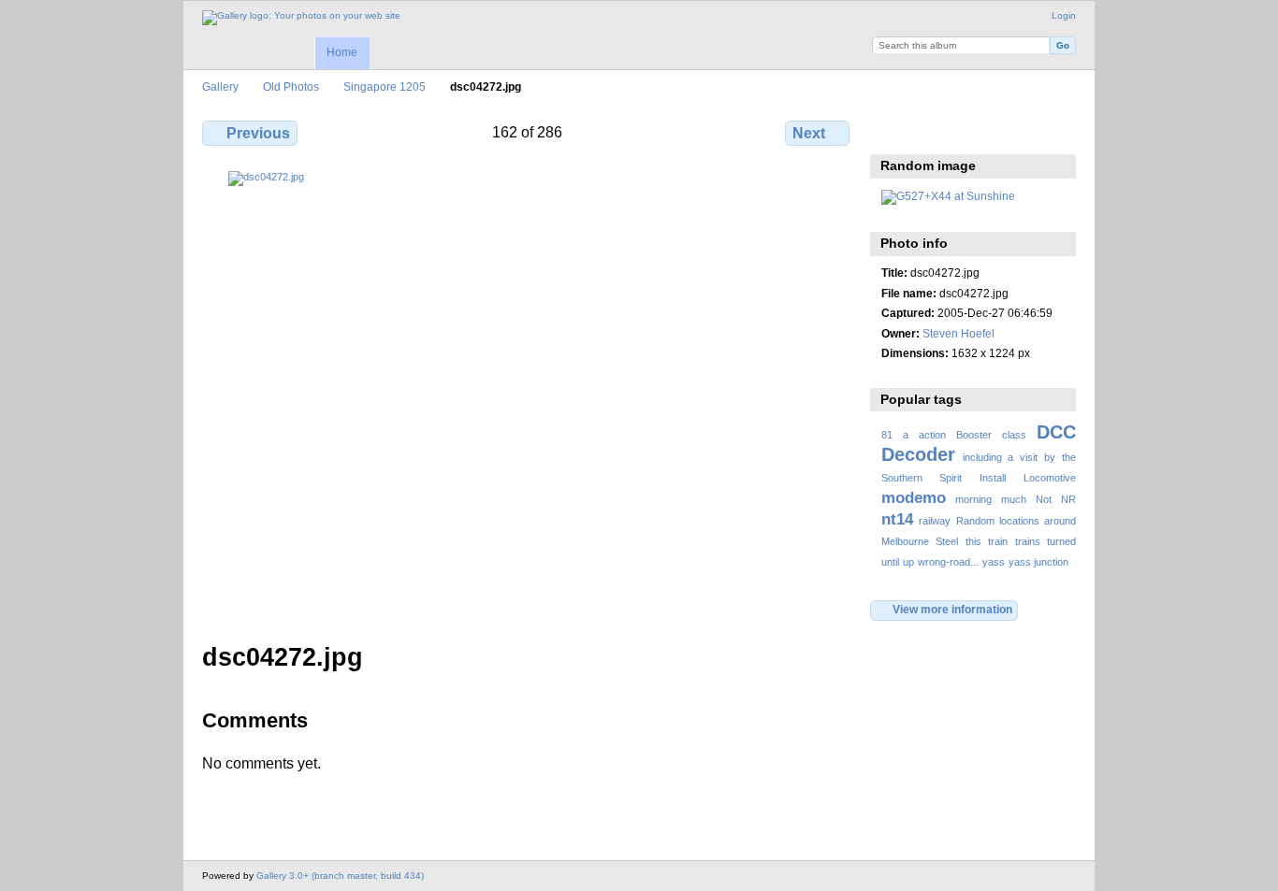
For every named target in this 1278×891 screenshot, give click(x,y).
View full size (891, 131)
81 (887, 434)
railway (935, 520)
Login (1064, 15)
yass (993, 562)
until (890, 562)
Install (993, 477)
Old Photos (291, 86)
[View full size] (527, 395)
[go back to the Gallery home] (301, 17)
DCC (1056, 432)
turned (1061, 541)
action (932, 434)
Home (342, 52)
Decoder (918, 454)
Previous (258, 133)
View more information (952, 609)
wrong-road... (948, 562)
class (1014, 434)
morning (973, 499)
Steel (947, 541)
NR (1068, 499)
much (1013, 499)
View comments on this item (931, 131)
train (998, 541)
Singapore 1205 (384, 86)
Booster (974, 434)
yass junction (1038, 562)
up (908, 562)
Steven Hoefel (958, 333)
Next (808, 133)
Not (1044, 499)
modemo (913, 498)
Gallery (220, 86)
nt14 (897, 519)
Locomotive (1050, 477)
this (973, 541)
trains (1027, 541)
